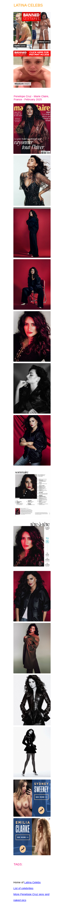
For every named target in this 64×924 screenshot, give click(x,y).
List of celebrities (23, 888)
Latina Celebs (32, 882)
